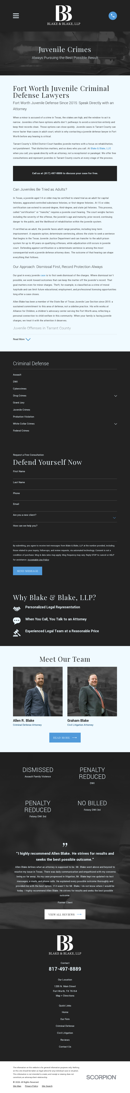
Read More (61, 737)
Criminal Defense (65, 1026)
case (43, 275)
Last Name (19, 482)
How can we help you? (25, 525)
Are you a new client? (24, 515)
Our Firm (65, 1019)
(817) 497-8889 (53, 173)
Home (65, 1012)
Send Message (27, 571)
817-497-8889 (65, 969)
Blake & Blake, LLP (100, 148)
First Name (19, 471)
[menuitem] (65, 374)
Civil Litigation (65, 1033)
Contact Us (65, 1046)
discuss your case (77, 173)
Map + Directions (65, 995)
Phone (16, 493)
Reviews (65, 1040)
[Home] (63, 16)
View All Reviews (62, 914)
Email (16, 504)
